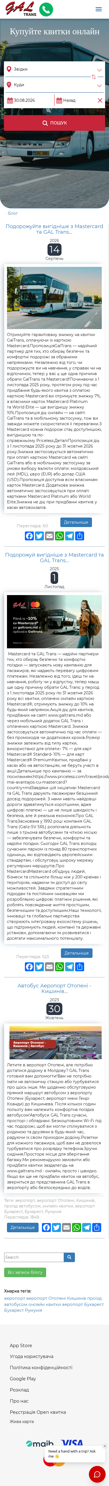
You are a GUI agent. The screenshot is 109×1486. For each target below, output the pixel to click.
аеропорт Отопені (46, 1298)
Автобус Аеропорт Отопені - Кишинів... (54, 988)
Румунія (33, 1310)
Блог (13, 213)
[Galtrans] (19, 9)
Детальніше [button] (76, 522)
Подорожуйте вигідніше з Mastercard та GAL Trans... (54, 229)
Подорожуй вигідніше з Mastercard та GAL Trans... (54, 558)
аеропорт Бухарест (83, 1304)
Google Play (23, 1378)
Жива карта (22, 1421)
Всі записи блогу (25, 1272)
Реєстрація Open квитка (38, 1412)
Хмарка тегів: (17, 1291)
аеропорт (14, 1298)
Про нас (19, 1401)
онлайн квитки (45, 1304)
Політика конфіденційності (41, 1367)
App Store (21, 1345)
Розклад (19, 1390)
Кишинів (76, 1298)
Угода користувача (31, 1356)
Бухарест (14, 1310)
